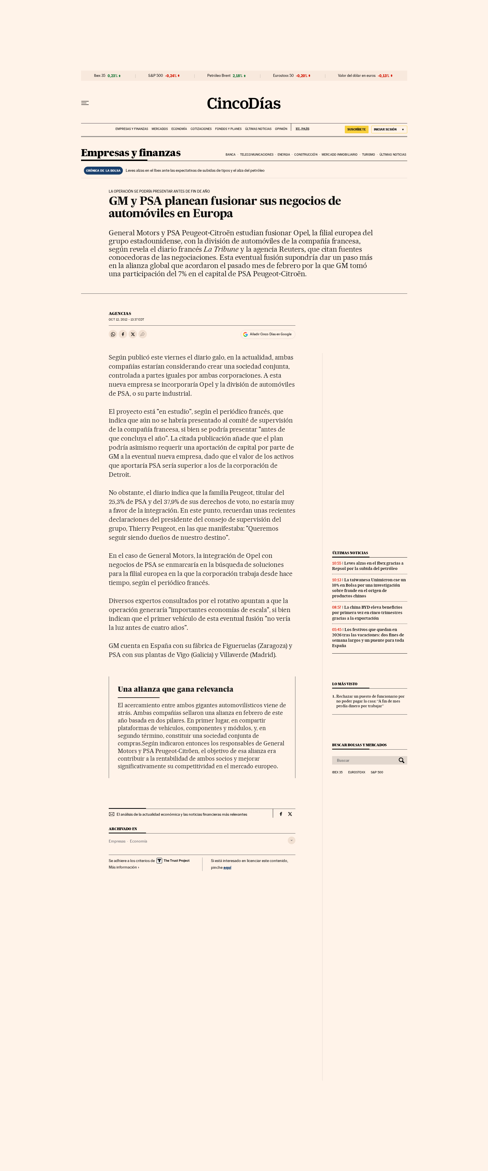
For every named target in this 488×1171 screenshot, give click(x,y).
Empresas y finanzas (132, 129)
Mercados (160, 129)
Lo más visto (345, 684)
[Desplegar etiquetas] (291, 840)
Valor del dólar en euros (357, 76)
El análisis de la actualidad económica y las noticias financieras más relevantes (182, 814)
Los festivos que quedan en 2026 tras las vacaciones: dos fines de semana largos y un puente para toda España (368, 637)
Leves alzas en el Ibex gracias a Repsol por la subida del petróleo (368, 566)
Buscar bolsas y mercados (359, 745)
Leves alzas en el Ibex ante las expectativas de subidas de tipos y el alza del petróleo (195, 170)
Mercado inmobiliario (340, 154)
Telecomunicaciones (256, 154)
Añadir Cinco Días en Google (270, 334)
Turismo (368, 154)
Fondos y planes (228, 129)
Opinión (281, 129)
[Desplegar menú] (85, 103)
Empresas (117, 841)
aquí (227, 867)
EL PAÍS (300, 127)
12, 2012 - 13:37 (126, 319)
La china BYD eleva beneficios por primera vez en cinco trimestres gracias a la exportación (367, 613)
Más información (123, 867)
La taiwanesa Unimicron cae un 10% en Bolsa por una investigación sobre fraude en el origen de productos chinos (369, 587)
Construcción (305, 154)
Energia (284, 154)
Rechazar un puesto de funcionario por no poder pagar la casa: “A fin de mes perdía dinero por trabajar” (370, 701)
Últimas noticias (258, 129)
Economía (179, 129)
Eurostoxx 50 (283, 76)
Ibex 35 (99, 76)
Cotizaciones (201, 129)
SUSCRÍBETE (356, 129)
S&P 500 (155, 76)
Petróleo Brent (218, 76)
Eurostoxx (356, 772)
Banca (231, 154)
